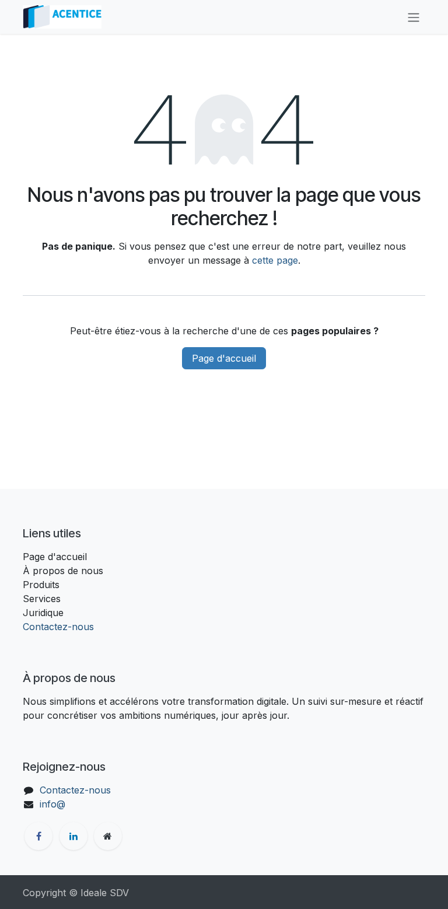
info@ (52, 804)
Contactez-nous (58, 626)
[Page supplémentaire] (108, 836)
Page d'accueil (224, 358)
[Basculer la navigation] (413, 17)
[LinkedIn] (74, 836)
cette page (275, 260)
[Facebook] (38, 836)
